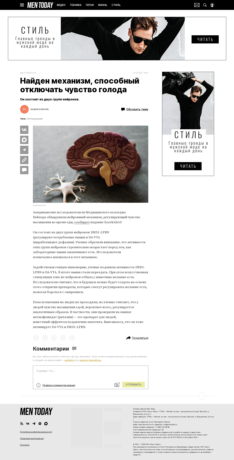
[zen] (40, 423)
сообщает (82, 222)
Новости (31, 73)
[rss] (21, 423)
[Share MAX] (24, 140)
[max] (46, 423)
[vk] (27, 423)
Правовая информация (32, 438)
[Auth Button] (212, 5)
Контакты (24, 445)
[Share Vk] (24, 130)
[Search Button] (205, 5)
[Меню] (22, 5)
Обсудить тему (137, 109)
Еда (22, 73)
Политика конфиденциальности (36, 432)
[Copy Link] (24, 160)
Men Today (40, 5)
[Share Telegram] (24, 150)
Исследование (35, 118)
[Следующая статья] (117, 396)
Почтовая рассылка (197, 5)
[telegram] (34, 423)
